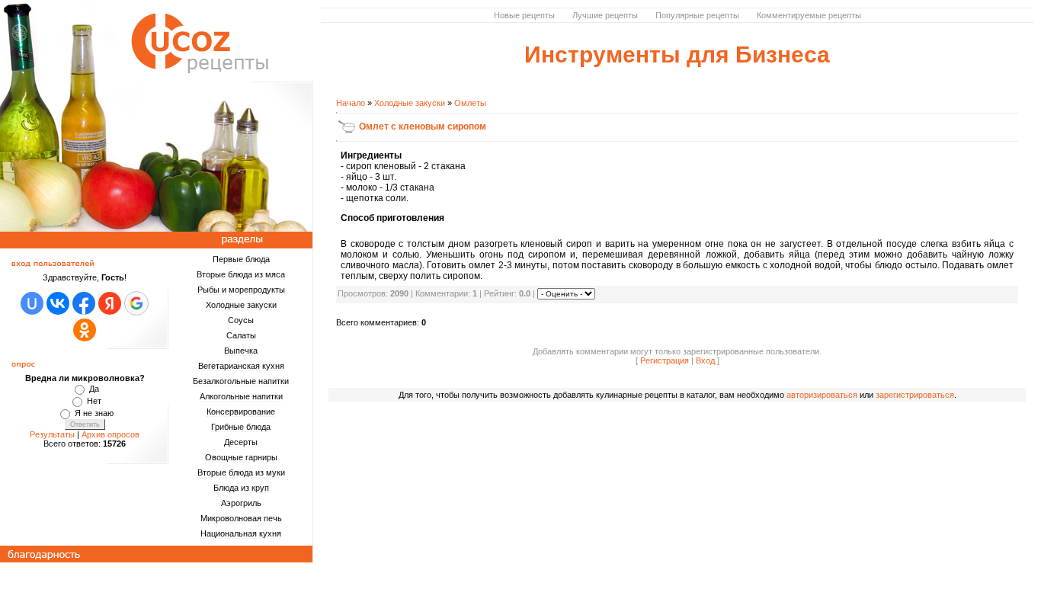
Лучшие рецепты (605, 15)
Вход (705, 360)
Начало (350, 102)
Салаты (241, 335)
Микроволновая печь (241, 518)
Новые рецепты (524, 15)
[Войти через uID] (32, 303)
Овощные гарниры (241, 457)
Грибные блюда (241, 426)
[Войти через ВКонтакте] (57, 303)
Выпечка (241, 350)
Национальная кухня (240, 533)
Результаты (52, 434)
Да (94, 388)
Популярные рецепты (697, 15)
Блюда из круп (241, 487)
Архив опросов (110, 434)
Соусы (241, 320)
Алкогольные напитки (241, 396)
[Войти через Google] (136, 303)
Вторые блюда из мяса (241, 274)
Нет (94, 400)
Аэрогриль (241, 503)
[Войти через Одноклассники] (84, 330)
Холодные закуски (241, 304)
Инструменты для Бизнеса (677, 54)
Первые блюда (241, 259)
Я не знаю (94, 413)
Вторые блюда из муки (241, 472)
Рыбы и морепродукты (241, 289)
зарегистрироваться (915, 394)
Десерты (241, 442)
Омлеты (470, 102)
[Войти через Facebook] (83, 303)
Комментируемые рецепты (809, 15)
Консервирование (241, 411)
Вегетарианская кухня (241, 365)
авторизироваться (821, 394)
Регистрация (664, 360)
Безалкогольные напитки (241, 381)
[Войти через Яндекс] (109, 303)
